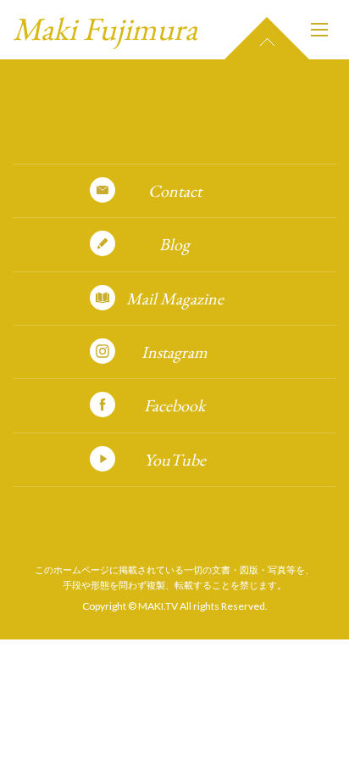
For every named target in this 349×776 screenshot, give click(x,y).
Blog (174, 244)
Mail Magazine (175, 299)
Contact (175, 191)
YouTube (175, 460)
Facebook (174, 405)
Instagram (174, 352)
